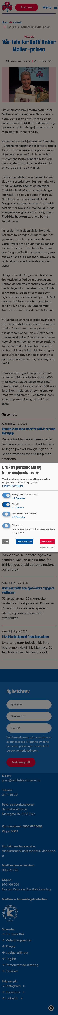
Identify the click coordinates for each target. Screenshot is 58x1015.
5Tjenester (18, 517)
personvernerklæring (12, 485)
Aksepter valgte (24, 541)
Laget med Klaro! (47, 548)
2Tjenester (18, 498)
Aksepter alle (47, 541)
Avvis (5, 541)
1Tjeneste (18, 507)
